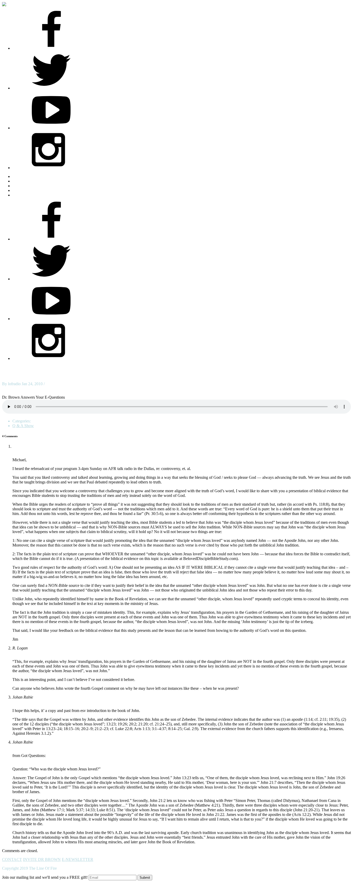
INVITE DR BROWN (42, 859)
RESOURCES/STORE (31, 181)
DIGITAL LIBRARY (30, 190)
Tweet (7, 388)
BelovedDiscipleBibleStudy (34, 446)
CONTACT (12, 859)
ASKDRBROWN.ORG (32, 176)
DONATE (20, 195)
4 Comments (56, 384)
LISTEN (19, 186)
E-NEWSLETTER (77, 859)
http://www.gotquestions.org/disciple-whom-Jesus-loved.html (62, 760)
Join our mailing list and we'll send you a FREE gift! (45, 877)
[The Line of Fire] (8, 4)
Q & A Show (23, 425)
